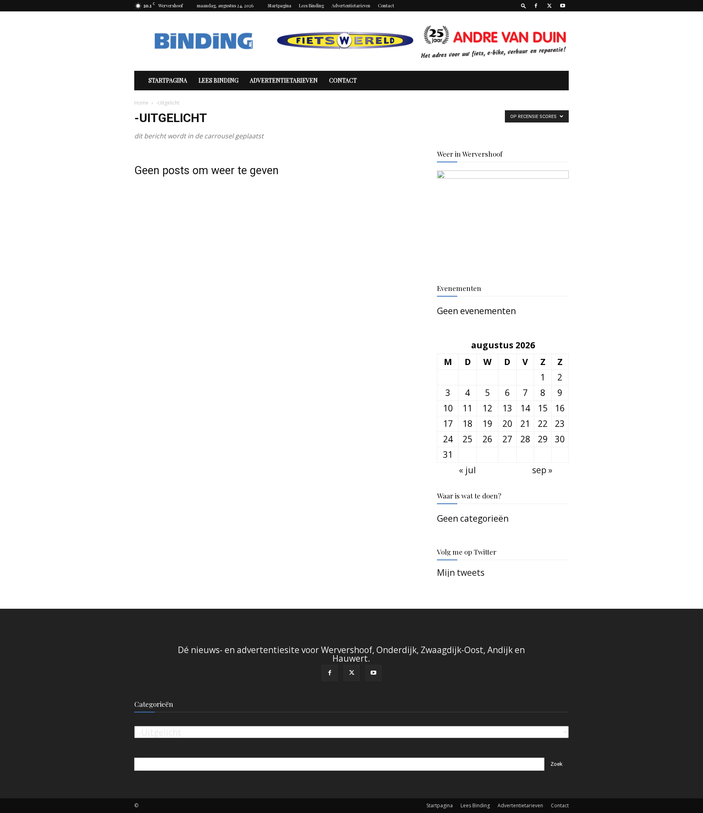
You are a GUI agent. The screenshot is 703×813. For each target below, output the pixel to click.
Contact (386, 5)
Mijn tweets (461, 572)
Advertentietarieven (351, 5)
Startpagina (279, 5)
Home (141, 102)
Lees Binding (311, 5)
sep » (542, 470)
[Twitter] (549, 5)
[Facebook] (536, 5)
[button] (523, 5)
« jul (467, 470)
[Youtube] (563, 5)
